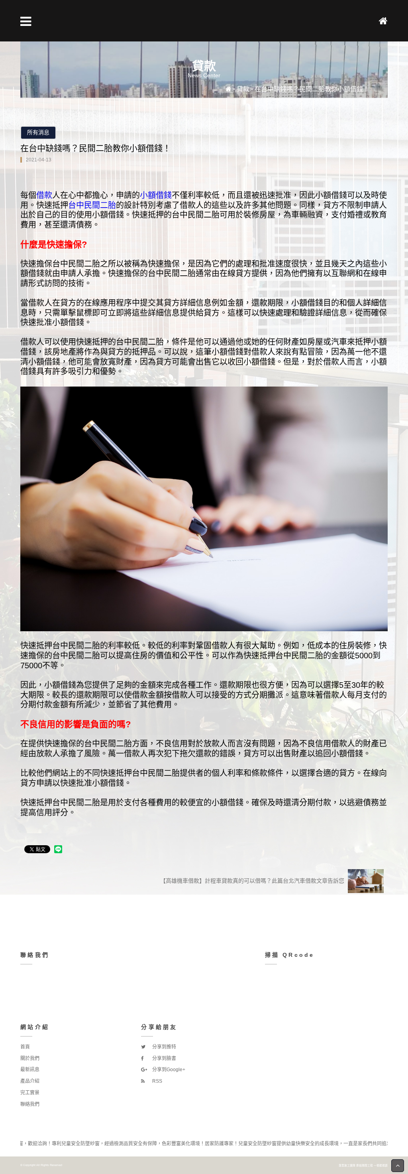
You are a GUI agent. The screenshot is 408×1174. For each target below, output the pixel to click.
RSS (156, 1081)
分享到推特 (163, 1047)
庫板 (359, 1165)
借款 (44, 195)
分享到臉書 (163, 1058)
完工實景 (29, 1092)
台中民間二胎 (92, 204)
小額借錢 (156, 195)
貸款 (243, 89)
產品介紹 (29, 1081)
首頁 (25, 1047)
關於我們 (29, 1058)
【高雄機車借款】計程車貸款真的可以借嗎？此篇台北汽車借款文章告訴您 (253, 881)
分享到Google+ (168, 1069)
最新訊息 (29, 1069)
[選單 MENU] (25, 21)
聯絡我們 (29, 1104)
